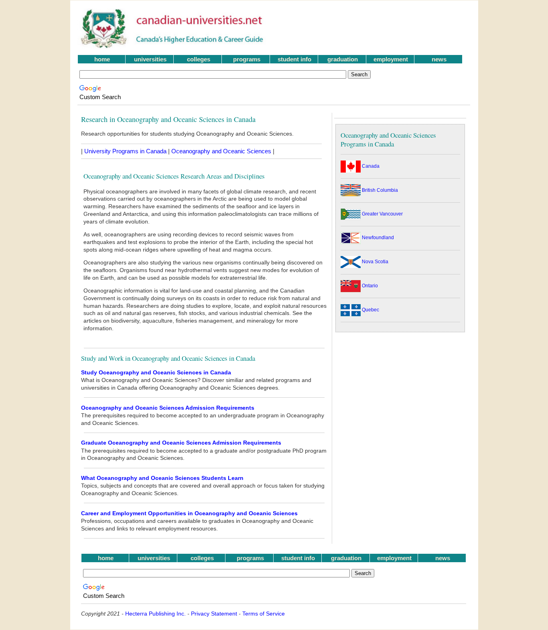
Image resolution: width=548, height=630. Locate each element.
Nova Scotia (374, 261)
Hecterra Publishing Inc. (155, 613)
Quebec (370, 310)
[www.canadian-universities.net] (172, 46)
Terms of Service (263, 613)
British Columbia (379, 190)
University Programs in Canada (125, 151)
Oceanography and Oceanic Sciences (221, 151)
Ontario (369, 286)
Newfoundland (377, 237)
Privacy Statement (214, 613)
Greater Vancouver (382, 214)
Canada (370, 166)
